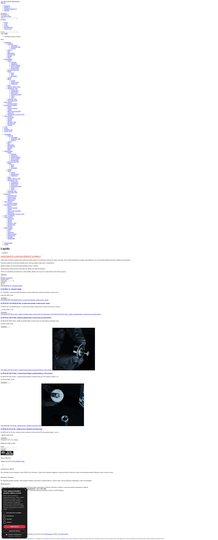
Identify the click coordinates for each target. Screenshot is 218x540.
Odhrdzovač (14, 84)
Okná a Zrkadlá (15, 67)
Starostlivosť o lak (12, 88)
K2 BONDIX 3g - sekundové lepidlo (11, 289)
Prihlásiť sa (7, 7)
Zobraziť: (3, 282)
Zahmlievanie (11, 238)
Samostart (10, 237)
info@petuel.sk (49, 534)
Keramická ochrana (16, 94)
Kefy (8, 51)
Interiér (9, 61)
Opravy (13, 96)
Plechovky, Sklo (11, 122)
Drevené (9, 119)
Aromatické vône (12, 195)
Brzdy (12, 73)
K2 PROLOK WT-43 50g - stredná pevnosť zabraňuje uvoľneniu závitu (21, 429)
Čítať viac (3, 274)
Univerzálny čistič (12, 100)
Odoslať (3, 450)
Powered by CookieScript (14, 536)
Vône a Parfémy (8, 116)
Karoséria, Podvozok (13, 70)
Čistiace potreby (11, 197)
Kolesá (9, 71)
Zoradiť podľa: (5, 279)
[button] (14, 534)
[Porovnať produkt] (9, 298)
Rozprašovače (11, 54)
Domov (6, 22)
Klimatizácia (14, 64)
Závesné (9, 125)
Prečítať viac (11, 509)
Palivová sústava (11, 234)
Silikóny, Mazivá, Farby (13, 87)
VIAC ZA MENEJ (9, 215)
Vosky (12, 97)
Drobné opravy (15, 82)
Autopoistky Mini (15, 47)
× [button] (25, 489)
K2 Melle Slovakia (19, 461)
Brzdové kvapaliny (12, 108)
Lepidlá (9, 77)
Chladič (9, 110)
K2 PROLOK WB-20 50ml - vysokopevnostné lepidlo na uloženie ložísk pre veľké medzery (27, 373)
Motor (9, 79)
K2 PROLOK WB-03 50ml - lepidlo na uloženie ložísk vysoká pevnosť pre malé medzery (26, 317)
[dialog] (14, 513)
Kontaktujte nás (8, 27)
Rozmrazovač (11, 235)
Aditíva (9, 107)
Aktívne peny (14, 90)
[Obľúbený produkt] (8, 298)
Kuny (9, 231)
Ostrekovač (10, 113)
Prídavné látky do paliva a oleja (15, 114)
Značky (6, 25)
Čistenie (13, 80)
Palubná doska (15, 68)
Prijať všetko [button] (14, 526)
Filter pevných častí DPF (14, 111)
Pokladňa (6, 10)
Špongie (9, 56)
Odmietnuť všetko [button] (14, 531)
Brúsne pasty (14, 93)
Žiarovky (13, 48)
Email (2, 446)
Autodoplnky (7, 42)
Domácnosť (10, 117)
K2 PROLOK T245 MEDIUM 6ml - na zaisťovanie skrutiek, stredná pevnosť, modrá (25, 303)
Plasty (9, 85)
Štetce (9, 57)
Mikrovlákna (10, 53)
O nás (5, 24)
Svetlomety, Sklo (12, 99)
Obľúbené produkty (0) (10, 9)
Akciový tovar (8, 28)
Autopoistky (14, 45)
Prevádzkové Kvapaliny (10, 105)
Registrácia (7, 6)
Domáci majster (11, 198)
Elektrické (10, 44)
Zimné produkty (8, 228)
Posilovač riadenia (12, 103)
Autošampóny (14, 91)
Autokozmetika (8, 59)
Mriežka (9, 120)
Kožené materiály (15, 65)
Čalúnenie (13, 62)
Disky (12, 74)
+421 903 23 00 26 (63, 534)
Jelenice (9, 50)
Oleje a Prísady (8, 102)
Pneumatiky (14, 76)
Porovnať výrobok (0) (7, 278)
